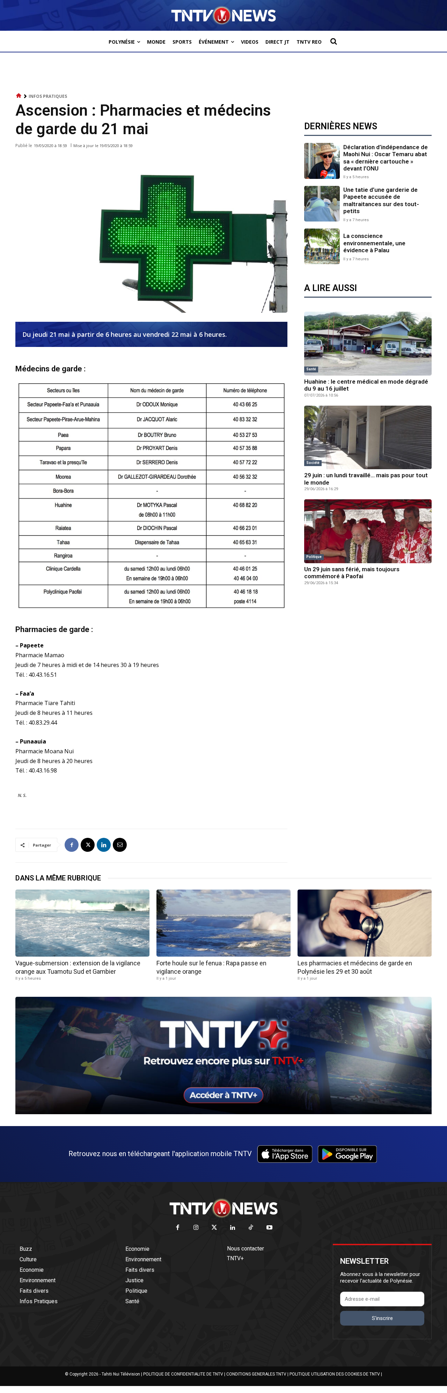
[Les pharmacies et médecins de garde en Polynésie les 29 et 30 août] (365, 923)
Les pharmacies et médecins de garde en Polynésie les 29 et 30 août (355, 967)
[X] (88, 845)
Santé (311, 369)
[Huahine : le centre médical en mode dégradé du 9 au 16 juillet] (368, 344)
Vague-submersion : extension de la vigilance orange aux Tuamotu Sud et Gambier (77, 967)
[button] (333, 41)
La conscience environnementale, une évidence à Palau (374, 243)
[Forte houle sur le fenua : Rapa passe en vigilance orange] (223, 923)
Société (313, 463)
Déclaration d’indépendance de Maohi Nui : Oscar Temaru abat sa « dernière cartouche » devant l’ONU (385, 158)
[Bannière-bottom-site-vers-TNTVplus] (223, 1112)
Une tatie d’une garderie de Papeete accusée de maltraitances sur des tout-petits (381, 200)
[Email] (120, 845)
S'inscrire (382, 1318)
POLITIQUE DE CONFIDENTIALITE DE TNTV (183, 1374)
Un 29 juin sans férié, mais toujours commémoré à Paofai (352, 573)
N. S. (22, 795)
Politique (314, 557)
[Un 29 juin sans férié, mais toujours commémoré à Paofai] (368, 531)
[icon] (18, 96)
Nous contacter (245, 1248)
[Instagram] (196, 1227)
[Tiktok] (251, 1227)
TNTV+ (235, 1258)
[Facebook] (72, 845)
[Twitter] (214, 1227)
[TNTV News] (223, 1208)
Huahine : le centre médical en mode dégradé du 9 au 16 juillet (366, 385)
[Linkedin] (104, 845)
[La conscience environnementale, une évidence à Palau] (322, 246)
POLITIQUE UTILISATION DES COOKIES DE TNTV (335, 1374)
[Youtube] (269, 1227)
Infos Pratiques (48, 96)
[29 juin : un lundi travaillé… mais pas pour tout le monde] (368, 438)
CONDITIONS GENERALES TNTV (256, 1374)
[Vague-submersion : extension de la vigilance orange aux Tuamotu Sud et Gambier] (82, 923)
